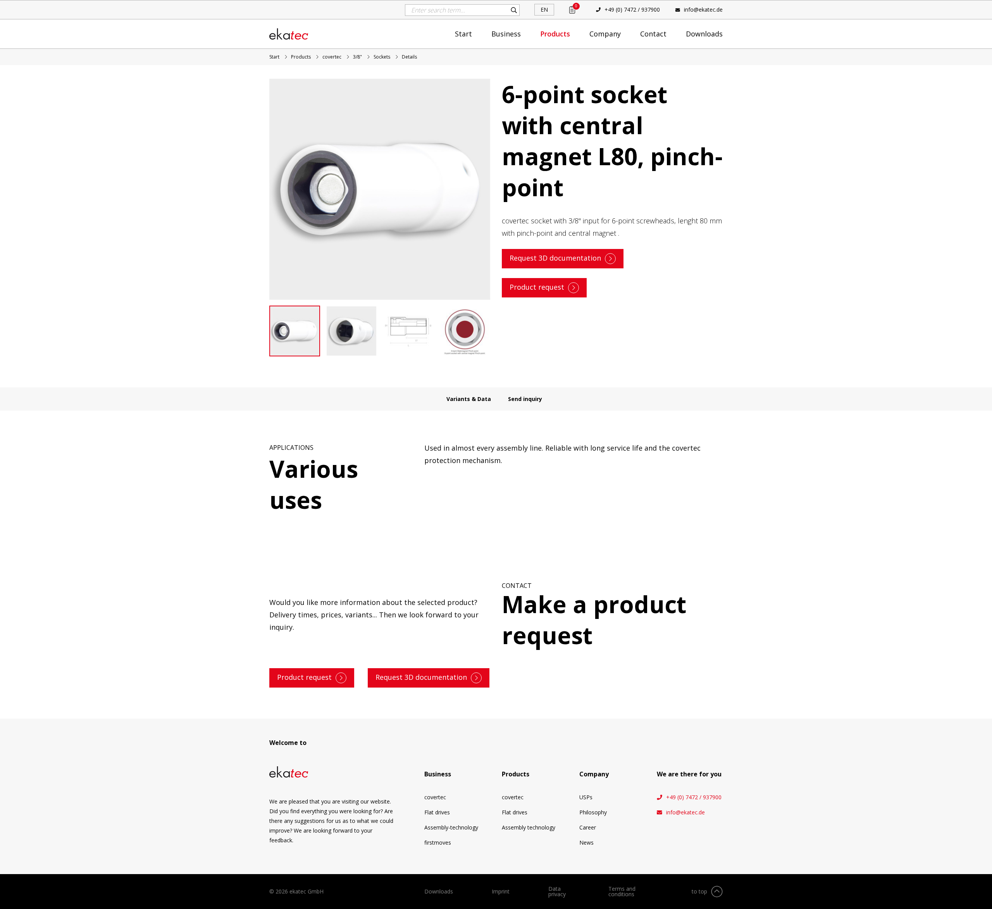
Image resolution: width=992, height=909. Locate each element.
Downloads (704, 33)
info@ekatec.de (703, 9)
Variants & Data (468, 399)
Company (605, 33)
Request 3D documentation (555, 258)
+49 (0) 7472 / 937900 (632, 9)
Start (463, 33)
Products (555, 33)
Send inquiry (525, 399)
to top (699, 891)
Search (514, 10)
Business (506, 33)
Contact (653, 33)
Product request (537, 287)
